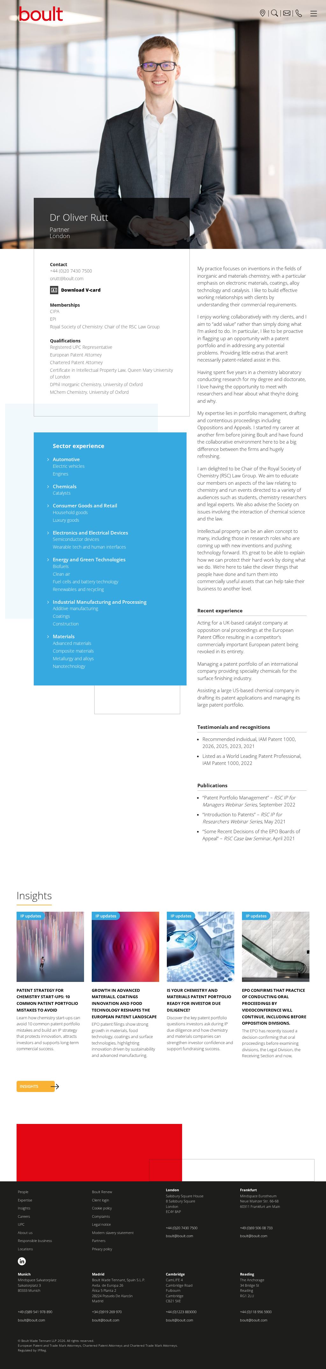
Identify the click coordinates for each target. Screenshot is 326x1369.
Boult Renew (102, 1191)
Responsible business (35, 1240)
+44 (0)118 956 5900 (256, 1311)
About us (25, 1232)
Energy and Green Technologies (89, 559)
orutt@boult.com (66, 278)
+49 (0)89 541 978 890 (35, 1311)
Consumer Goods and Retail (85, 505)
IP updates (30, 916)
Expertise (25, 1200)
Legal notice (101, 1224)
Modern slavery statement (113, 1232)
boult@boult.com (179, 1235)
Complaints (101, 1216)
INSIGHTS (29, 1086)
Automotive (66, 459)
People (23, 1191)
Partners (98, 1240)
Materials (63, 636)
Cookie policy (102, 1208)
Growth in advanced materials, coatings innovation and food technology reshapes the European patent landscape (124, 1003)
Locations (25, 1248)
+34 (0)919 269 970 (107, 1311)
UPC (21, 1224)
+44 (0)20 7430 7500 (71, 271)
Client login (100, 1200)
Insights (24, 1208)
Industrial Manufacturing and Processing (99, 602)
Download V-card (80, 290)
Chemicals (64, 486)
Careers (24, 1216)
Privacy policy (102, 1248)
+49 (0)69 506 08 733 (256, 1227)
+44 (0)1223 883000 (181, 1311)
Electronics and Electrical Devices (90, 532)
